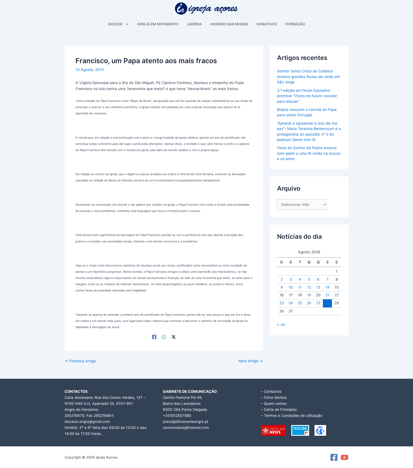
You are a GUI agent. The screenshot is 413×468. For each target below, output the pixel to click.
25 (300, 303)
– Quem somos (274, 403)
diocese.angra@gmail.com (87, 421)
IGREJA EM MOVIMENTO (158, 24)
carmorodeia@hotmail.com (186, 427)
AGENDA (194, 24)
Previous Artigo (80, 361)
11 (300, 287)
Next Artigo (251, 361)
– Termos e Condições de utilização (291, 415)
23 (281, 303)
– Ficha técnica (274, 397)
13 (318, 287)
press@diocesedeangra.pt (185, 421)
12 (309, 287)
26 (309, 303)
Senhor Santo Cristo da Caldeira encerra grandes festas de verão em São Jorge (308, 76)
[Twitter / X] (173, 337)
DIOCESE (115, 24)
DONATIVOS (267, 24)
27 (318, 303)
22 (336, 295)
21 (327, 295)
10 (291, 287)
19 (309, 295)
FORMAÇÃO (295, 24)
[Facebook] (154, 337)
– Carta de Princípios (279, 409)
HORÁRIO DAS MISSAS (229, 24)
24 (290, 303)
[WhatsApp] (164, 337)
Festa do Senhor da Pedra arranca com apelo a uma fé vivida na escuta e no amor (309, 153)
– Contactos (271, 391)
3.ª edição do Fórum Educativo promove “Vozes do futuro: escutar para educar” (307, 96)
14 (327, 287)
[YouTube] (344, 457)
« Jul (281, 324)
